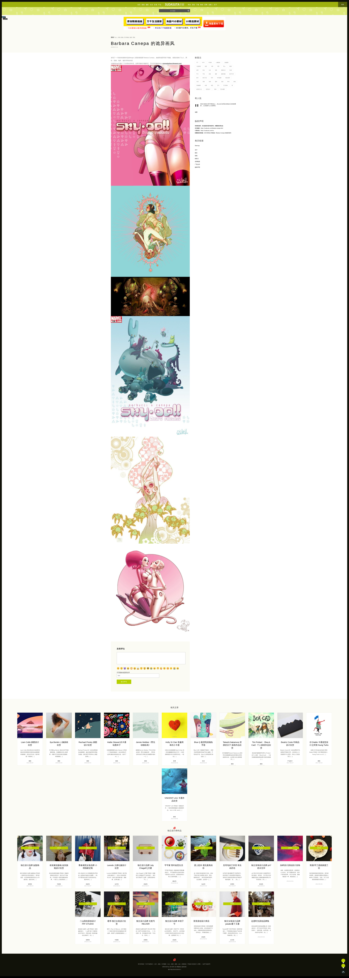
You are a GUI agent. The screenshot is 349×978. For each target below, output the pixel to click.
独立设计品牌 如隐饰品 (30, 866)
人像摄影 (226, 62)
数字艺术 (231, 74)
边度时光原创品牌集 (260, 921)
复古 (204, 70)
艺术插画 (126, 37)
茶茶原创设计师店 (201, 921)
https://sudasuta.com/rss (207, 130)
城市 (197, 70)
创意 (206, 66)
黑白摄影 (222, 89)
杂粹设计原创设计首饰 (290, 865)
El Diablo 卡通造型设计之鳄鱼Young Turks (319, 743)
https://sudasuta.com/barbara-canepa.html (212, 128)
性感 (119, 37)
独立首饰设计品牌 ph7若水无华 (261, 866)
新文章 (343, 960)
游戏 (210, 81)
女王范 (117, 884)
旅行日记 (205, 77)
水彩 (197, 81)
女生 (210, 70)
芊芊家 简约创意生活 (174, 865)
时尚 (212, 77)
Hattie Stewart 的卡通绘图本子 (116, 743)
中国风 (210, 62)
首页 (139, 4)
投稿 (342, 4)
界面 (189, 4)
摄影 (147, 4)
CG (197, 62)
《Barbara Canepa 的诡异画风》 (223, 133)
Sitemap (197, 145)
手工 (197, 74)
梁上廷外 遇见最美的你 (203, 866)
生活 (151, 4)
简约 (228, 81)
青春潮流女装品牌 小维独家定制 (88, 866)
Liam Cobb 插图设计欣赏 (30, 743)
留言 (196, 153)
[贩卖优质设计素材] (5, 20)
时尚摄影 (219, 77)
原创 (193, 4)
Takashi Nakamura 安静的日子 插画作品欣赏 (232, 745)
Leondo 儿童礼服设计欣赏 (116, 866)
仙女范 (203, 884)
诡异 (131, 37)
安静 (216, 70)
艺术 (218, 85)
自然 (206, 85)
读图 (210, 4)
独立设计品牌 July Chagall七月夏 (146, 866)
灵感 (155, 4)
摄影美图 (223, 74)
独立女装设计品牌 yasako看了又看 (232, 922)
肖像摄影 (198, 85)
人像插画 (218, 62)
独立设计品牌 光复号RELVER (145, 922)
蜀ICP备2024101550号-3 (174, 969)
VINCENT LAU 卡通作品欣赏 (174, 799)
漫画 (216, 81)
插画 (143, 4)
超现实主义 (199, 89)
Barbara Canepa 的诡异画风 (143, 43)
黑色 (134, 37)
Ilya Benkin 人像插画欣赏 (59, 743)
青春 (215, 89)
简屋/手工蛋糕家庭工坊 (319, 866)
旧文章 (343, 965)
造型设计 (208, 89)
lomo (203, 62)
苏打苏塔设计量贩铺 (209, 133)
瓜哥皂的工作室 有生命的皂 (232, 866)
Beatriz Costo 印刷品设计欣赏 (290, 743)
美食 (234, 81)
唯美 (230, 66)
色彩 (212, 85)
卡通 (212, 66)
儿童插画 (198, 66)
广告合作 (197, 164)
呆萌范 (30, 884)
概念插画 (227, 77)
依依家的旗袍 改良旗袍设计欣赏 (59, 866)
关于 (215, 4)
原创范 (88, 884)
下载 (197, 4)
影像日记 (223, 70)
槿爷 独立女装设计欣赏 (116, 922)
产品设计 (290, 761)
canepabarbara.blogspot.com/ (171, 63)
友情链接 (197, 161)
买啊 (205, 4)
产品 (159, 4)
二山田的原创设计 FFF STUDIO (88, 922)
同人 (224, 66)
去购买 (30, 848)
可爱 (218, 66)
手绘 (204, 74)
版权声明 (197, 167)
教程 (201, 4)
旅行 (197, 77)
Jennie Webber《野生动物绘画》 (145, 743)
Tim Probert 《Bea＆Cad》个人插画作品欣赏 (261, 745)
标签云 (197, 158)
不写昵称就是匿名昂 (123, 672)
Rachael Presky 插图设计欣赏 (88, 743)
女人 (116, 37)
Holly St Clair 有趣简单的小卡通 (175, 743)
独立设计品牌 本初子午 (174, 922)
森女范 (174, 881)
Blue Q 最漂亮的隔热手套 (203, 743)
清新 (204, 81)
